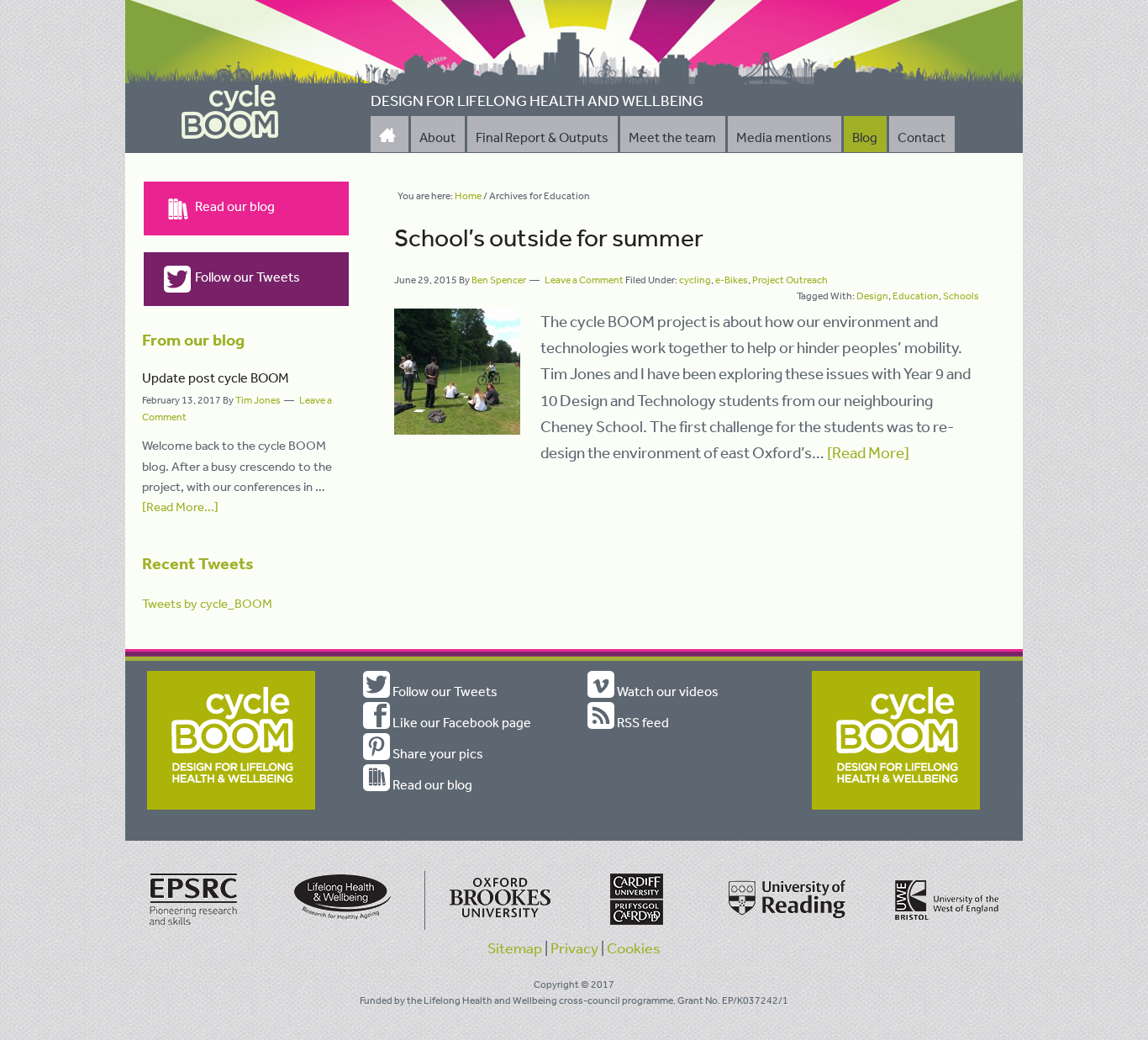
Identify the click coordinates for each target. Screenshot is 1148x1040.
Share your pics (436, 753)
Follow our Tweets (247, 276)
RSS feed (641, 722)
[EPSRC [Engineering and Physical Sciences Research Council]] (194, 926)
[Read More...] (180, 507)
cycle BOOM (230, 112)
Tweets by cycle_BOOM (207, 603)
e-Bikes (731, 280)
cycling (695, 280)
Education (916, 296)
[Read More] (868, 452)
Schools (961, 296)
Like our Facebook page (460, 722)
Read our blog (235, 206)
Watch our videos (666, 691)
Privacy (574, 947)
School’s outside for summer (548, 237)
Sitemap (514, 947)
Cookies (634, 947)
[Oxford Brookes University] (496, 926)
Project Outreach (790, 280)
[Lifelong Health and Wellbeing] (345, 926)
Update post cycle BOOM (215, 377)
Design (872, 296)
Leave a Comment (584, 280)
